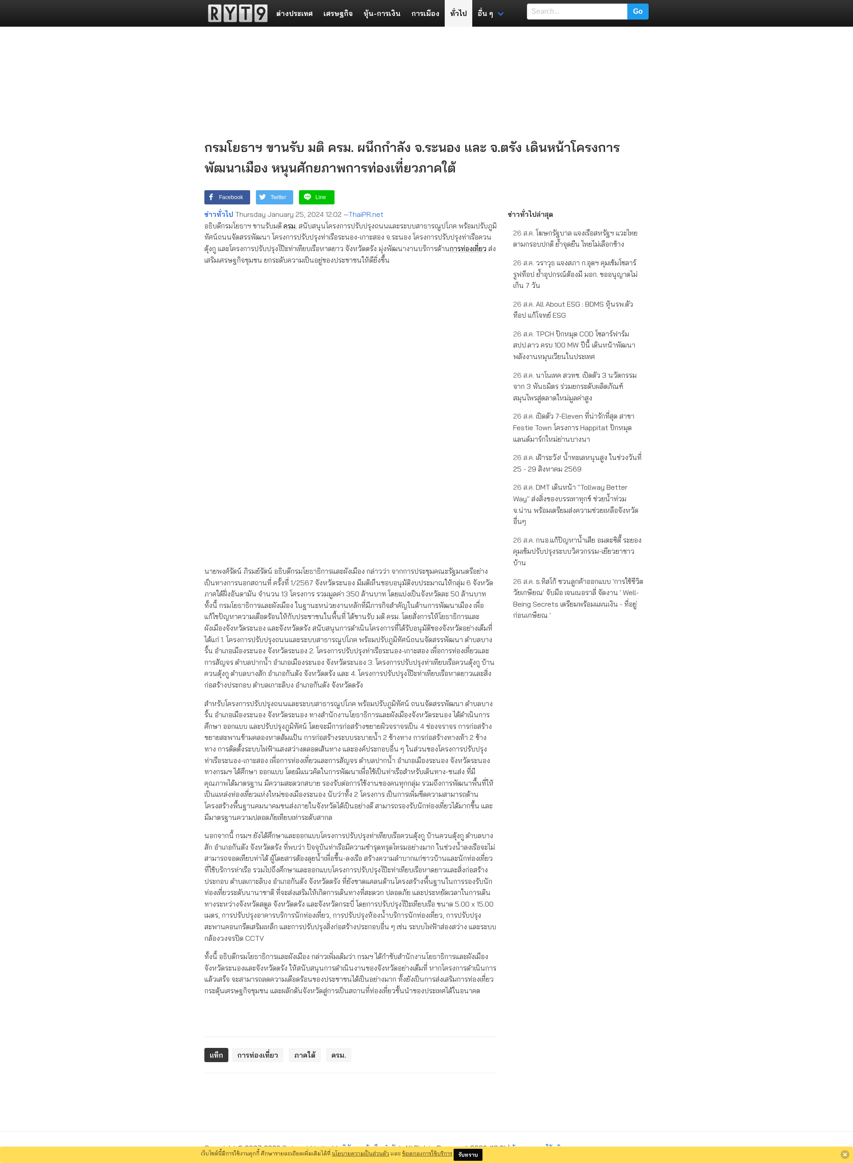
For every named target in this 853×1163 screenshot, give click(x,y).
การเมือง (425, 13)
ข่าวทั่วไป (218, 214)
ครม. (290, 225)
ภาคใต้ (304, 1055)
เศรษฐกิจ (338, 13)
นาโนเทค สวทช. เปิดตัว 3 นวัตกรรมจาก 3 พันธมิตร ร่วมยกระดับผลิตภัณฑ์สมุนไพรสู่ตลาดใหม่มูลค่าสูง (575, 386)
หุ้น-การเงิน (382, 13)
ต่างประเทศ (294, 13)
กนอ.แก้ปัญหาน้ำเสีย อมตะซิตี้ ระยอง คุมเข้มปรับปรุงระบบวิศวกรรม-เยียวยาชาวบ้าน (577, 551)
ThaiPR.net (365, 214)
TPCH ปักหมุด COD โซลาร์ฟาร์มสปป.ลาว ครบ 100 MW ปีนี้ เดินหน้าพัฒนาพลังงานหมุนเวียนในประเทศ (574, 345)
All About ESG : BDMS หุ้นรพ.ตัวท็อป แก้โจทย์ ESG (573, 310)
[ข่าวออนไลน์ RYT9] (235, 13)
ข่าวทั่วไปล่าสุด (530, 214)
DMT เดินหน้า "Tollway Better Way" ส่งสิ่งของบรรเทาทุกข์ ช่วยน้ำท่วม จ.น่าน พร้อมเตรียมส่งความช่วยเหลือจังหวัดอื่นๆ (575, 504)
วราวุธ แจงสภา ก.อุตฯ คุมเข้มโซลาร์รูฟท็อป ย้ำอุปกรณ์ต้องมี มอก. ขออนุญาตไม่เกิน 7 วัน (575, 274)
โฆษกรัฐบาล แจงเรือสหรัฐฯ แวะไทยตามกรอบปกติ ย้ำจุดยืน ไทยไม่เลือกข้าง (575, 238)
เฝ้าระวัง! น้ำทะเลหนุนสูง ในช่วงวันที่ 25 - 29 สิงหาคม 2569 (577, 463)
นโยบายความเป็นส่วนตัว (360, 1153)
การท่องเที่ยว (468, 248)
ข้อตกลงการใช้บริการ (427, 1153)
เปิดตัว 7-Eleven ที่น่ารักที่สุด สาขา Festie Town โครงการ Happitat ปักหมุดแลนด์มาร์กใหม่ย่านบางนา (573, 427)
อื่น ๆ (485, 13)
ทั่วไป (458, 13)
